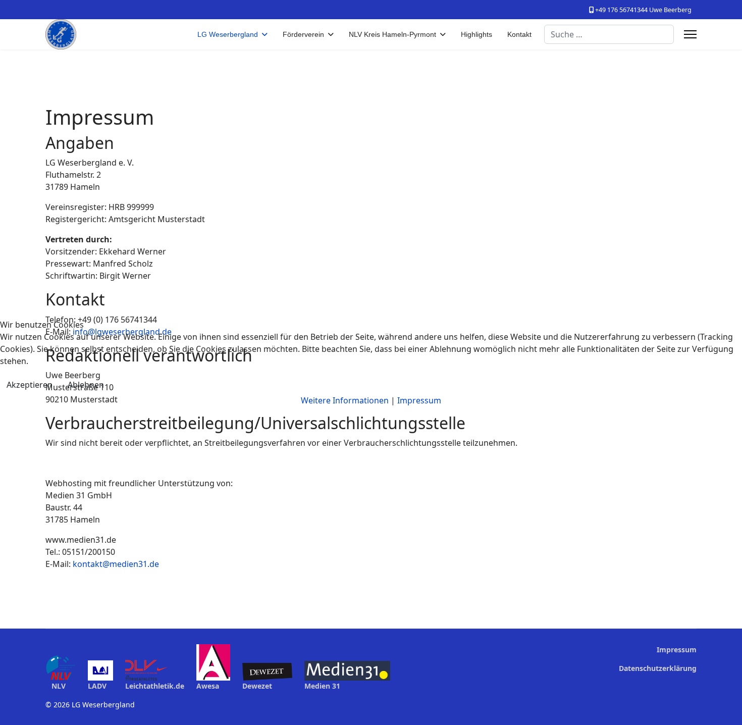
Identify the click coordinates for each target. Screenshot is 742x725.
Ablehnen (86, 384)
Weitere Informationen (345, 400)
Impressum (419, 400)
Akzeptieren (29, 384)
